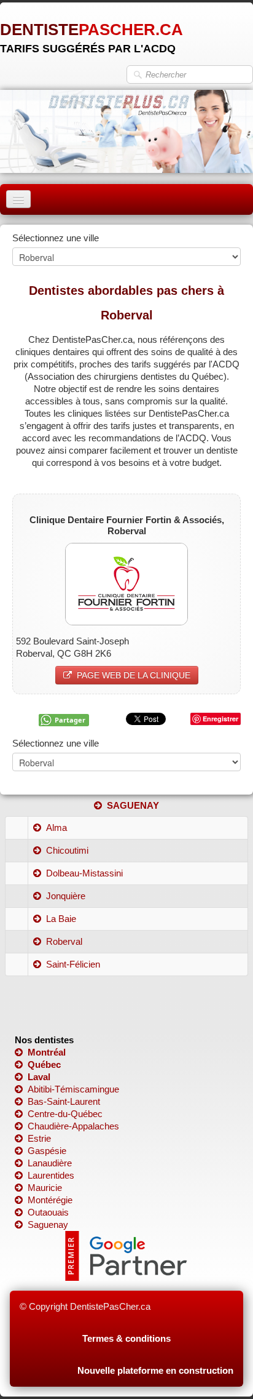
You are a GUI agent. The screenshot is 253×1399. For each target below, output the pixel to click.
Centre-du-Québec (65, 1113)
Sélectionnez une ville (55, 238)
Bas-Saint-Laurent (64, 1101)
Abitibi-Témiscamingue (73, 1089)
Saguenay (48, 1224)
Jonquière (65, 896)
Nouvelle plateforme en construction (155, 1370)
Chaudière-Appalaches (73, 1126)
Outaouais (48, 1212)
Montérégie (50, 1200)
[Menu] (18, 199)
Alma (56, 827)
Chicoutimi (67, 850)
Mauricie (45, 1187)
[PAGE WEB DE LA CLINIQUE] (126, 583)
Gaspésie (47, 1150)
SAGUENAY (133, 805)
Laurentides (51, 1175)
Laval (39, 1077)
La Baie (61, 918)
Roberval (64, 941)
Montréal (47, 1052)
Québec (44, 1064)
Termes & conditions (126, 1338)
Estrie (39, 1138)
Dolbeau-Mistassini (84, 873)
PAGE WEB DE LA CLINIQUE (133, 675)
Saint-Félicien (73, 964)
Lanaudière (50, 1163)
